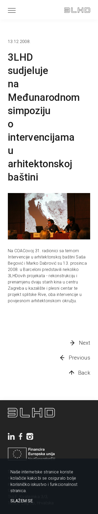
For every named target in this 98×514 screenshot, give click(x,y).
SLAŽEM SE (21, 501)
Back (84, 373)
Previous (79, 358)
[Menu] (12, 10)
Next (84, 343)
